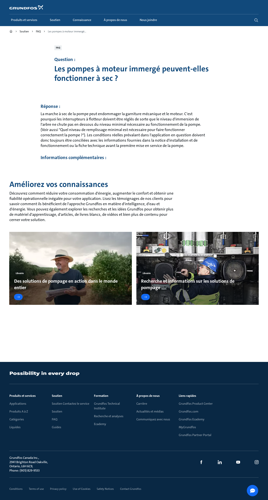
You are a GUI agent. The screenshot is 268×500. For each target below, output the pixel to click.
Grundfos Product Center (196, 404)
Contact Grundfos (130, 489)
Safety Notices (105, 489)
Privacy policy (58, 489)
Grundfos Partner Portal (195, 435)
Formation (101, 396)
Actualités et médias (150, 411)
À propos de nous (148, 396)
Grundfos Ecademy (191, 419)
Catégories (16, 419)
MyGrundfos (187, 427)
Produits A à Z (18, 411)
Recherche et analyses (108, 416)
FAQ (54, 419)
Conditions (16, 489)
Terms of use (36, 489)
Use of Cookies (81, 489)
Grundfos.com (188, 411)
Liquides (15, 427)
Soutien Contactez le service (70, 404)
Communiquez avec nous (153, 419)
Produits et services (22, 396)
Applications (17, 404)
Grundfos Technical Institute (107, 406)
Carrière (141, 404)
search (256, 20)
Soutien (57, 396)
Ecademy (100, 424)
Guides (56, 427)
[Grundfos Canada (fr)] (11, 32)
